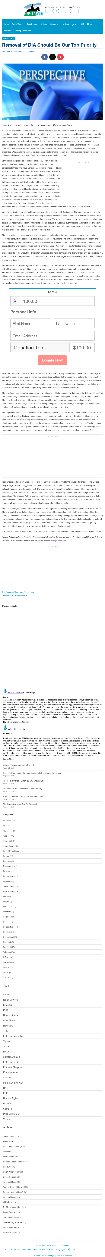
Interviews (7, 906)
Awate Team (8, 846)
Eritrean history (11, 1072)
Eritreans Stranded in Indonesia (14, 595)
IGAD (5, 896)
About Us (8, 1249)
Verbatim (7, 962)
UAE (5, 1087)
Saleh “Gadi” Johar (11, 1146)
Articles (6, 835)
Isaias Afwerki (10, 999)
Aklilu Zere (7, 1202)
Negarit (6, 916)
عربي (10, 972)
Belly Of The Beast (11, 851)
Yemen (7, 1119)
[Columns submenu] (60, 24)
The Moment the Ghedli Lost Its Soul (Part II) (22, 788)
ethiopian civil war (13, 1082)
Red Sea (8, 1025)
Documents (8, 866)
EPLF (6, 1051)
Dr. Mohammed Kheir (12, 1207)
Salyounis (7, 1166)
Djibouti (7, 1103)
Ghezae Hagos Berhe (12, 1222)
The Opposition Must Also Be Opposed (20, 804)
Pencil (5, 921)
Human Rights (11, 1098)
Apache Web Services (63, 1255)
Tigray (6, 1041)
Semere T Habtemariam (27, 51)
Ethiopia (7, 1004)
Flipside (6, 881)
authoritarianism (12, 1056)
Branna (6, 856)
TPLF (6, 1030)
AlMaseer (7, 830)
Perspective (8, 38)
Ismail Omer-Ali (9, 1212)
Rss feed (7, 942)
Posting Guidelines (46, 1249)
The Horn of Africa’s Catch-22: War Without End (23, 780)
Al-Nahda (7, 820)
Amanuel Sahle (9, 1197)
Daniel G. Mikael (10, 1232)
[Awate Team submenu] (24, 24)
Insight (6, 901)
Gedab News (8, 886)
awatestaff (7, 1151)
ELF (5, 1093)
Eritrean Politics (11, 1062)
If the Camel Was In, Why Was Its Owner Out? (23, 796)
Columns (7, 861)
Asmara (7, 1077)
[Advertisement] (83, 181)
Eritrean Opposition (13, 1036)
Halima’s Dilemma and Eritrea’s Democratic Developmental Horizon (32, 773)
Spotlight (7, 947)
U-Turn (6, 957)
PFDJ (6, 1010)
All (4, 825)
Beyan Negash (9, 1176)
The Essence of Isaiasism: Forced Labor (18, 592)
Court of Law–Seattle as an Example (19, 765)
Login (73, 1249)
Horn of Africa (10, 1015)
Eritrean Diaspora (12, 1067)
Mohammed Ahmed (11, 1227)
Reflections (8, 937)
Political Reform (11, 1113)
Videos (6, 967)
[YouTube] (60, 57)
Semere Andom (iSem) (13, 1192)
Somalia (7, 1108)
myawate (7, 911)
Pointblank (7, 931)
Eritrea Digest (9, 876)
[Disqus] (52, 648)
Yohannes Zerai (10, 1217)
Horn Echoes (8, 891)
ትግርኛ (5, 977)
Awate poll (7, 840)
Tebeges (7, 952)
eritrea (6, 994)
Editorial (6, 871)
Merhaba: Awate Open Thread (25, 1249)
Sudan (6, 1046)
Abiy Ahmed (9, 1020)
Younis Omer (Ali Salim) (13, 1187)
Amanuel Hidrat (10, 1181)
